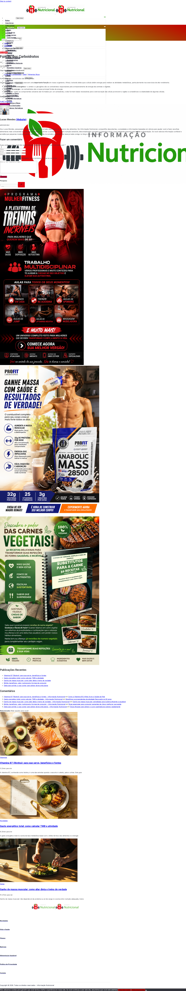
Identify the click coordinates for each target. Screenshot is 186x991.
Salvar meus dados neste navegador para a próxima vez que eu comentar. (29, 158)
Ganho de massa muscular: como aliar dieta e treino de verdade (27, 680)
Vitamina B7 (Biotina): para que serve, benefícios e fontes (25, 675)
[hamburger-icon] (105, 26)
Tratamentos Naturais (15, 73)
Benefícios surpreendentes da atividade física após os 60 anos (89, 699)
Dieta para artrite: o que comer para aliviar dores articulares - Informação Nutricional (35, 707)
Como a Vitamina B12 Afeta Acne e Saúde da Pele (86, 697)
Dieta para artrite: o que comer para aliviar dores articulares (26, 686)
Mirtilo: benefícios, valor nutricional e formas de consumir (25, 683)
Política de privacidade (138, 990)
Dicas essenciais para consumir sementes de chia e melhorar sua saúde (94, 704)
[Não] (146, 990)
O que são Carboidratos (12, 74)
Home (6, 43)
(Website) (21, 119)
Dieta (24, 74)
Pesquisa (3, 181)
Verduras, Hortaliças (15, 108)
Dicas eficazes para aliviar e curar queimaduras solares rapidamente (95, 707)
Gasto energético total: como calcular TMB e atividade (24, 678)
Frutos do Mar (12, 95)
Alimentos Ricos (34, 74)
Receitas (9, 18)
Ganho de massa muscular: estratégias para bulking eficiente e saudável (99, 702)
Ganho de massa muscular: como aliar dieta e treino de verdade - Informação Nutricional (37, 702)
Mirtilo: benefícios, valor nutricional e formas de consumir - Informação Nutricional (34, 704)
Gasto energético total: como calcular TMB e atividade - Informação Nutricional (33, 699)
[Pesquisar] (21, 184)
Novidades (8, 46)
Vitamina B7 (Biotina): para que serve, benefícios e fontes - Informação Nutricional (34, 697)
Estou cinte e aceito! (124, 990)
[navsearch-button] (2, 37)
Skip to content (5, 1)
